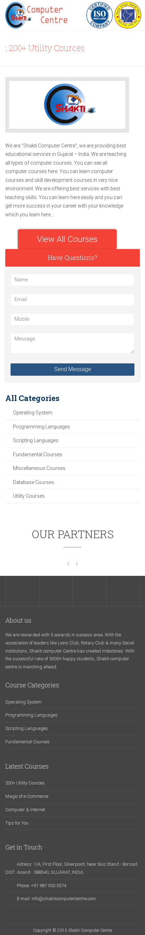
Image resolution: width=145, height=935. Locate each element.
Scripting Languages (35, 440)
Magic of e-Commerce (26, 796)
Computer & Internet (25, 809)
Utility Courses (29, 496)
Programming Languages (41, 427)
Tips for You (17, 823)
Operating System (32, 412)
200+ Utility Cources (25, 782)
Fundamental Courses (37, 454)
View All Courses (67, 239)
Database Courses (33, 482)
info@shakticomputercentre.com (64, 898)
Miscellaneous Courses (39, 468)
